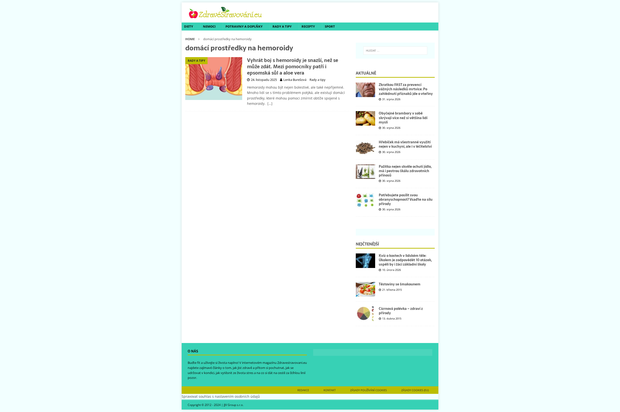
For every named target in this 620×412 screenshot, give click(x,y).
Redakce (303, 390)
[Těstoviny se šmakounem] (365, 289)
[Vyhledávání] (395, 50)
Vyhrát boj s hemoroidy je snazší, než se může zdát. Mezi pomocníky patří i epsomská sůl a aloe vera (292, 66)
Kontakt (330, 390)
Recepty (308, 26)
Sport (330, 26)
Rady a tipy (282, 26)
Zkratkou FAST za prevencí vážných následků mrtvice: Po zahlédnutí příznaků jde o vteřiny (406, 89)
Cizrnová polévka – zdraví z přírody (401, 311)
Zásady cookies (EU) (415, 390)
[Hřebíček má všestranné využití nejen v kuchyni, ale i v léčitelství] (365, 147)
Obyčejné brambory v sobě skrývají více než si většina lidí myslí (403, 118)
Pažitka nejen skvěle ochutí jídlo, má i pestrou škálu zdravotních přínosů (405, 171)
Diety (188, 26)
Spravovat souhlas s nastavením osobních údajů (221, 396)
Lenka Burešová (294, 79)
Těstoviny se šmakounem (399, 284)
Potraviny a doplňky (244, 26)
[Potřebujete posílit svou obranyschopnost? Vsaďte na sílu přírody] (365, 200)
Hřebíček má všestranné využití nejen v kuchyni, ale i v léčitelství (405, 144)
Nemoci (209, 26)
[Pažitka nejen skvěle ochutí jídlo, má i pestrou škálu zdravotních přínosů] (365, 171)
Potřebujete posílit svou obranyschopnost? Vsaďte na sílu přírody (406, 199)
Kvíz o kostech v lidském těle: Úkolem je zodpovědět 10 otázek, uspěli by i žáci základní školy (405, 260)
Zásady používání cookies (368, 390)
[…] (269, 103)
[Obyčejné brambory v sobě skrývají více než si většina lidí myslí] (365, 118)
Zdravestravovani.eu (292, 362)
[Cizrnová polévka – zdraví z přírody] (365, 313)
